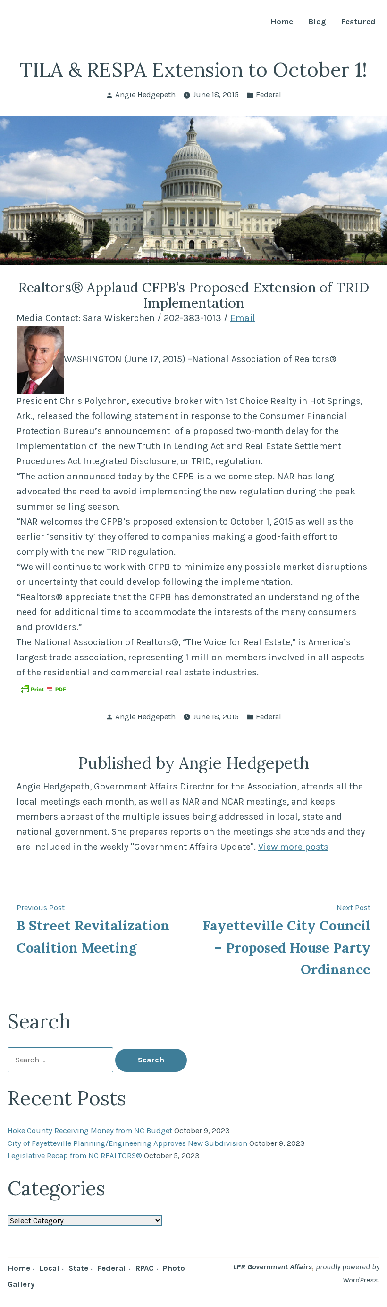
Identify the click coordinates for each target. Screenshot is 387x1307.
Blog (317, 22)
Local (49, 1268)
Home (281, 22)
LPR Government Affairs (272, 1266)
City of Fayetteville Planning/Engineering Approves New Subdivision (127, 1143)
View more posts (293, 846)
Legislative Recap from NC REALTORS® (75, 1155)
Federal (268, 94)
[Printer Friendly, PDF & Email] (43, 688)
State (78, 1268)
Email (242, 317)
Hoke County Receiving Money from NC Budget (90, 1130)
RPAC (144, 1268)
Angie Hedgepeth (145, 94)
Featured (358, 22)
